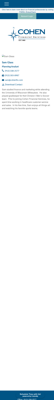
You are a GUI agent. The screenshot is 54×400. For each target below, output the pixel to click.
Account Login (27, 16)
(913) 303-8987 (12, 75)
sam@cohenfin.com (14, 80)
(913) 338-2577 (12, 71)
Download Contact (13, 84)
